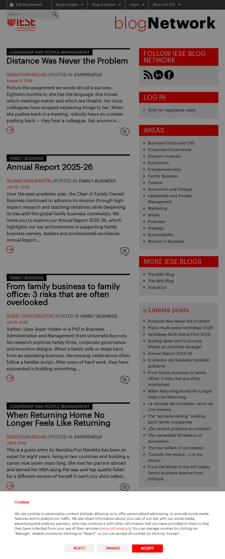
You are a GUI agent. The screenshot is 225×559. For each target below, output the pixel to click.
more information (115, 528)
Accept (147, 548)
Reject (79, 548)
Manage (113, 548)
